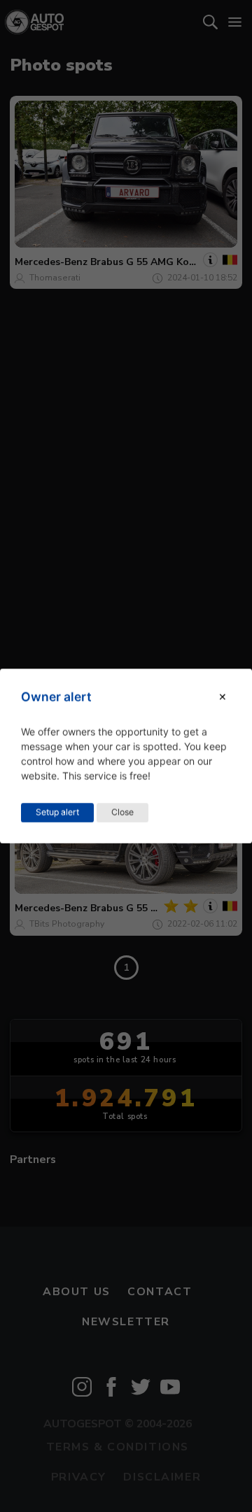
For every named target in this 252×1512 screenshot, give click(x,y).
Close (122, 812)
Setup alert (57, 812)
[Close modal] (222, 697)
